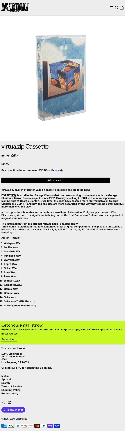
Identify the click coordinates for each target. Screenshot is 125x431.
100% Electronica (18, 419)
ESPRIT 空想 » (10, 155)
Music (5, 376)
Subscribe (7, 339)
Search (5, 383)
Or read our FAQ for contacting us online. (26, 367)
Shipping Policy (10, 390)
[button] (117, 7)
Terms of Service (11, 386)
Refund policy (9, 393)
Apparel (6, 379)
